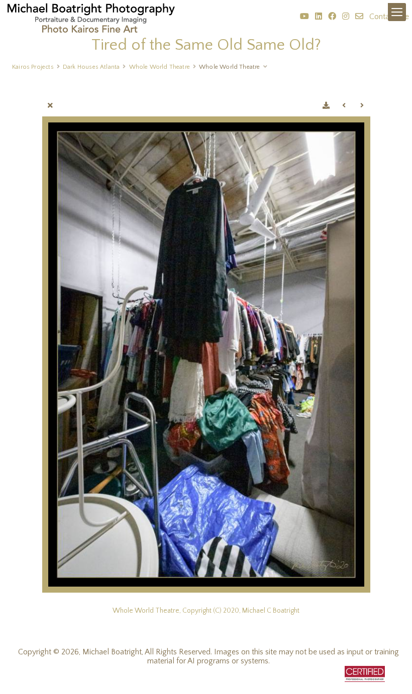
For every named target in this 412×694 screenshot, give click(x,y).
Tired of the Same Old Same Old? (206, 45)
